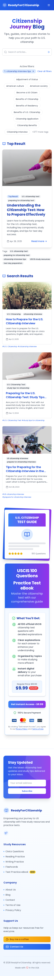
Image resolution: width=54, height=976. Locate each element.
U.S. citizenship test (19, 251)
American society (39, 86)
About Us (10, 889)
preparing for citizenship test (17, 255)
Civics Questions (14, 851)
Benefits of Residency (27, 105)
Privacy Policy (22, 729)
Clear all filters (44, 71)
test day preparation (13, 263)
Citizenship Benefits (27, 125)
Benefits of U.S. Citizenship (27, 112)
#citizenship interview (27, 346)
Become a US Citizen (27, 92)
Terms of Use (37, 729)
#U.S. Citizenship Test (11, 420)
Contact (10, 900)
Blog (7, 894)
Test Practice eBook (20, 872)
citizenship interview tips (15, 259)
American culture (15, 86)
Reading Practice (15, 856)
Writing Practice (14, 861)
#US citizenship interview (13, 494)
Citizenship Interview (17, 131)
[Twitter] (6, 833)
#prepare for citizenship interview (16, 497)
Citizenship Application (27, 118)
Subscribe (27, 791)
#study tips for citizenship (33, 420)
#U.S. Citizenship (9, 346)
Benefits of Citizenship (27, 99)
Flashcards (11, 866)
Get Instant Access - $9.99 (27, 704)
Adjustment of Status (27, 79)
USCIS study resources (40, 259)
